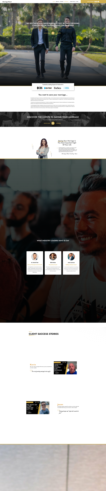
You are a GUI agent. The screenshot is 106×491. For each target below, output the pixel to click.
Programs (66, 1)
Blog (77, 1)
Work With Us (72, 1)
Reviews (61, 1)
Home (54, 1)
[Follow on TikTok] (98, 1)
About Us (57, 1)
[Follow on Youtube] (96, 1)
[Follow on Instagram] (95, 1)
